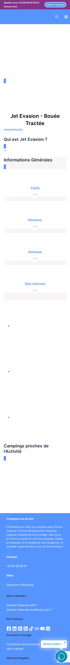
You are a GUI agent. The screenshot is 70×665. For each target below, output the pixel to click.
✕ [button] (65, 642)
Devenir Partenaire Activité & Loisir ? (29, 609)
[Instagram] (48, 628)
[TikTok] (31, 628)
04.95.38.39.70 (17, 566)
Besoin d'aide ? (52, 644)
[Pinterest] (20, 628)
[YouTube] (42, 628)
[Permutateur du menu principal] (66, 17)
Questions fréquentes (20, 585)
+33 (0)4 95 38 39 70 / (29, 2)
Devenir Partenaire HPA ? (22, 605)
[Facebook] (9, 628)
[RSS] (25, 628)
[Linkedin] (14, 628)
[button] (55, 4)
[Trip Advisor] (37, 628)
